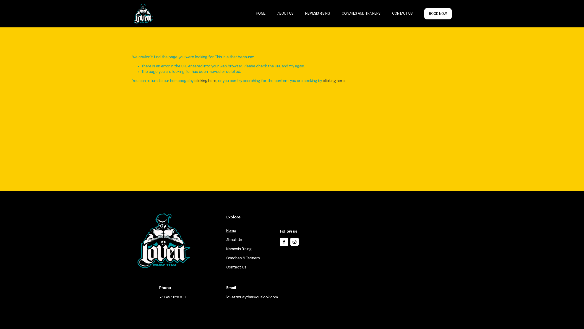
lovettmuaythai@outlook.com (252, 297)
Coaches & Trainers (243, 258)
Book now (438, 14)
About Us (234, 240)
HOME (261, 14)
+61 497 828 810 (172, 297)
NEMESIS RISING (317, 14)
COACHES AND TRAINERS (361, 14)
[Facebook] (284, 242)
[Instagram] (294, 242)
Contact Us (236, 267)
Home (231, 231)
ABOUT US (285, 14)
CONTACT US (402, 14)
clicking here (205, 81)
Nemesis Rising (239, 249)
